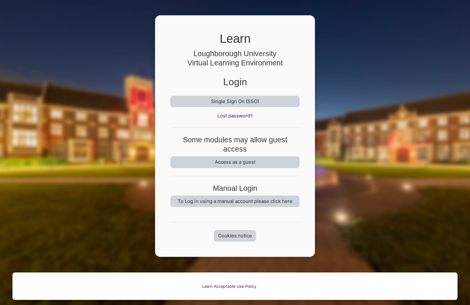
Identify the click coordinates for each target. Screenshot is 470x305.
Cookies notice (235, 236)
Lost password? (235, 116)
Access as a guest (235, 162)
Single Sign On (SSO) (235, 101)
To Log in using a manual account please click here (235, 201)
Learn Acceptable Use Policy (229, 286)
